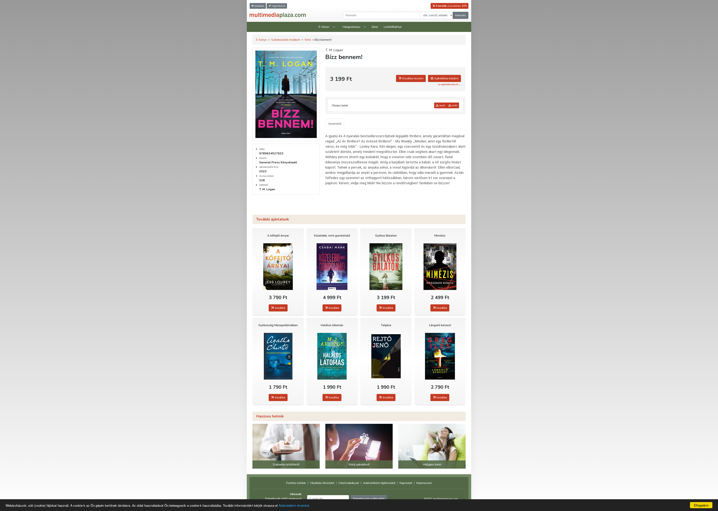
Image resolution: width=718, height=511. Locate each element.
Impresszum (424, 483)
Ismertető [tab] (334, 124)
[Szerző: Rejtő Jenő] (386, 356)
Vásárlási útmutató (322, 483)
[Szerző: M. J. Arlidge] (332, 356)
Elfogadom (701, 505)
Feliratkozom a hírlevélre (369, 499)
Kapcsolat (405, 483)
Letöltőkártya (392, 27)
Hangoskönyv (351, 27)
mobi (454, 105)
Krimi (308, 40)
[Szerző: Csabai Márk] (332, 266)
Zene (375, 27)
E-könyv (324, 27)
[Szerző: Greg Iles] (440, 356)
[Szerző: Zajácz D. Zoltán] (386, 266)
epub (441, 105)
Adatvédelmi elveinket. (294, 505)
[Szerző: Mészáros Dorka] (440, 266)
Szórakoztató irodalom (285, 40)
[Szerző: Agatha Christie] (278, 356)
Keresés (460, 15)
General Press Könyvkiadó (278, 162)
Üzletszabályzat (348, 483)
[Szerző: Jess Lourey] (278, 266)
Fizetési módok (296, 483)
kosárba (279, 308)
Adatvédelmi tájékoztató (379, 483)
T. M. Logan (334, 50)
